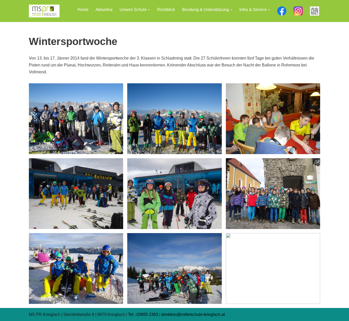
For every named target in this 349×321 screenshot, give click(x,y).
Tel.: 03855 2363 (143, 314)
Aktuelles (104, 9)
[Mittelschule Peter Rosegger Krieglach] (44, 11)
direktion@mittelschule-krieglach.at (193, 314)
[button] (149, 10)
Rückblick (166, 9)
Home (82, 9)
